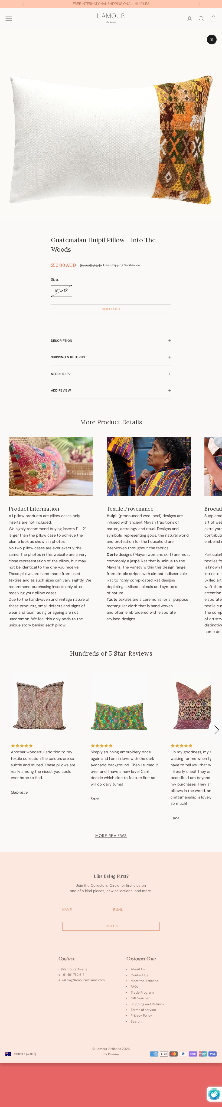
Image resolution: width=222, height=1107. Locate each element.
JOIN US (111, 926)
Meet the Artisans (144, 981)
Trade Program (142, 992)
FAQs (134, 986)
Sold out (111, 309)
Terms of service (143, 1010)
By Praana (111, 1054)
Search (136, 1021)
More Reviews (111, 835)
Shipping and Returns (147, 1004)
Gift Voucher (140, 998)
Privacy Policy (141, 1015)
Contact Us (139, 975)
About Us (138, 969)
